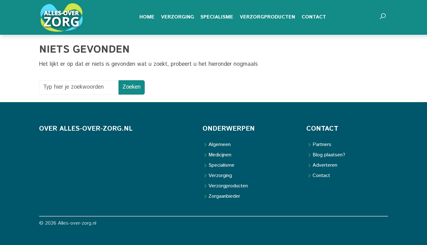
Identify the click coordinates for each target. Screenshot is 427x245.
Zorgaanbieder (224, 196)
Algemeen (219, 144)
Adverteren (325, 165)
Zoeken (132, 87)
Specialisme (221, 165)
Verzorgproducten (228, 186)
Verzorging (220, 175)
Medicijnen (219, 155)
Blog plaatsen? (329, 155)
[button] (382, 17)
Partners (322, 144)
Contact (321, 175)
